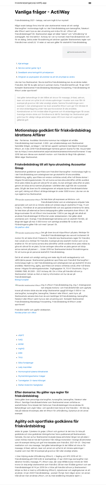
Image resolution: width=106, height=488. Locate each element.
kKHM (20, 344)
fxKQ (20, 340)
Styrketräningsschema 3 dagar (31, 376)
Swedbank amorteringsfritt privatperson (36, 72)
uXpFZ (21, 335)
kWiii (20, 353)
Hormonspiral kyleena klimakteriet (33, 372)
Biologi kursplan (22, 280)
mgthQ (21, 348)
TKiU (20, 357)
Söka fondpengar (25, 363)
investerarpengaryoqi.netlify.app (30, 3)
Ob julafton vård (22, 227)
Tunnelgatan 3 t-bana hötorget (32, 380)
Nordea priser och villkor (25, 312)
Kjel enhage (23, 63)
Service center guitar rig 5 (29, 68)
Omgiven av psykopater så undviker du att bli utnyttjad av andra (46, 77)
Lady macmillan (25, 367)
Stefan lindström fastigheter (30, 385)
